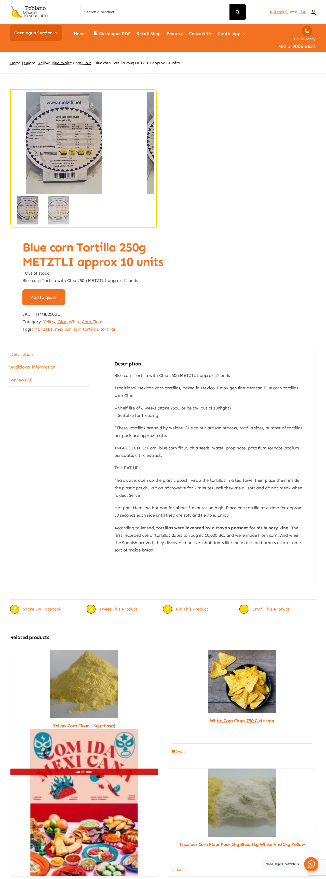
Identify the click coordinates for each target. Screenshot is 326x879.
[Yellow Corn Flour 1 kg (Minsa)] (84, 684)
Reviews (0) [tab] (21, 379)
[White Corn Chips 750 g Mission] (242, 681)
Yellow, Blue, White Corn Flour (72, 321)
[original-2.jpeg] (73, 143)
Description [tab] (21, 354)
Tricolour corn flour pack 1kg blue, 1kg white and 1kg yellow (242, 844)
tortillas (107, 329)
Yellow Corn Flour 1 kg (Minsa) (84, 726)
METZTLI (43, 329)
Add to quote (44, 297)
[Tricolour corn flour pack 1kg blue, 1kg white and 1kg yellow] (242, 803)
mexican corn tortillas (76, 329)
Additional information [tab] (33, 367)
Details (181, 751)
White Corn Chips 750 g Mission (242, 721)
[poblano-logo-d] (29, 7)
